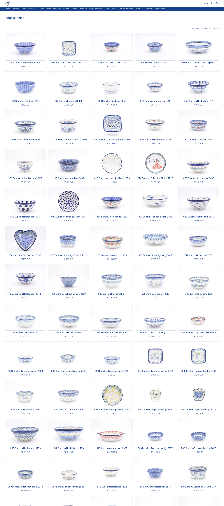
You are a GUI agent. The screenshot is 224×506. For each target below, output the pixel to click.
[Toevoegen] (42, 57)
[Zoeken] (13, 3)
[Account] (211, 3)
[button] (206, 28)
